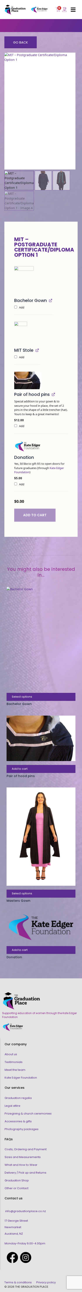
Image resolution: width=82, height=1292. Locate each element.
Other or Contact (16, 1188)
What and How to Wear (21, 1165)
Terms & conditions (18, 1282)
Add (21, 307)
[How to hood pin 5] (27, 380)
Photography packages (21, 1129)
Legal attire (12, 1106)
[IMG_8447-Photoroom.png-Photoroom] (20, 333)
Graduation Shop (17, 1180)
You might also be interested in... (41, 572)
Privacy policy (46, 1282)
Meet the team (15, 1070)
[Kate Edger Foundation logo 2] (27, 446)
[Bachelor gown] (24, 280)
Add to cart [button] (20, 769)
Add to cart (35, 515)
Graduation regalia (18, 1098)
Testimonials (14, 1062)
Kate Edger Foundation (21, 1078)
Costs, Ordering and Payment (26, 1149)
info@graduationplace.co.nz (25, 1211)
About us (11, 1054)
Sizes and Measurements (23, 1157)
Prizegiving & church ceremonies (28, 1113)
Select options (22, 696)
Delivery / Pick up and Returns (25, 1173)
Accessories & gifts (18, 1121)
